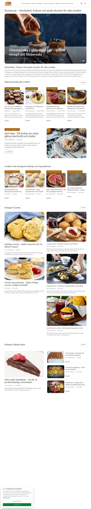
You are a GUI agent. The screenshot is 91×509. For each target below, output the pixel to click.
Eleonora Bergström (30, 111)
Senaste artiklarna (26, 3)
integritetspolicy (6, 497)
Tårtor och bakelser (32, 88)
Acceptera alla (17, 504)
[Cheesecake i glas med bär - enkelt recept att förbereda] (45, 39)
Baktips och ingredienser (37, 3)
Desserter (13, 46)
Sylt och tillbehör (51, 88)
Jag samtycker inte (17, 501)
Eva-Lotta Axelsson (13, 58)
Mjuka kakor (51, 3)
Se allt (83, 82)
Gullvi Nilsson (8, 111)
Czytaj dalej (9, 151)
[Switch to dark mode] (85, 3)
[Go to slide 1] (80, 60)
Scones (46, 3)
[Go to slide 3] (83, 60)
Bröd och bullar (69, 3)
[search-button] (81, 3)
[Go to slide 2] (82, 60)
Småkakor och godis (60, 3)
